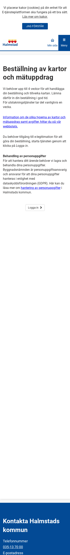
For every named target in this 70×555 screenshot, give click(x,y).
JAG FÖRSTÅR (35, 26)
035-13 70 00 (13, 547)
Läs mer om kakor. (35, 17)
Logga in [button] (33, 207)
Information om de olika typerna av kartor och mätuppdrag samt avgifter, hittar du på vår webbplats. (34, 121)
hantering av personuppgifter (40, 188)
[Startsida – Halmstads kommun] (10, 42)
